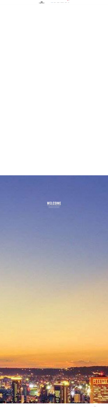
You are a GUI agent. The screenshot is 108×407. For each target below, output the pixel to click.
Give (68, 2)
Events (66, 2)
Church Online (57, 207)
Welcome (52, 2)
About (55, 2)
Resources (62, 2)
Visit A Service (51, 207)
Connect (58, 2)
